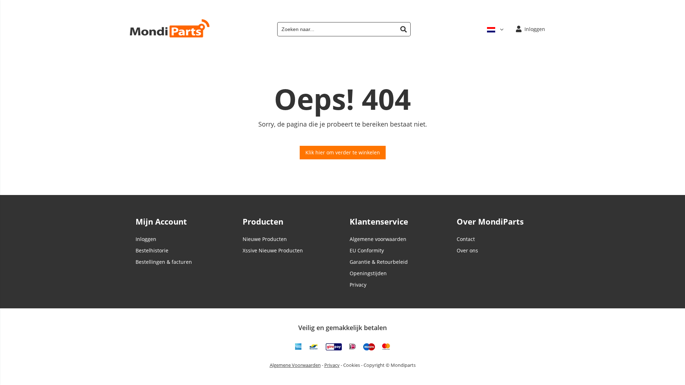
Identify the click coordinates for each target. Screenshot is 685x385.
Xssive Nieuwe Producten (273, 250)
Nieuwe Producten (265, 239)
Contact (466, 239)
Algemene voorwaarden (378, 239)
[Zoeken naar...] (403, 29)
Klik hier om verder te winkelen (342, 152)
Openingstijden (368, 273)
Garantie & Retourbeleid (379, 261)
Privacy (358, 284)
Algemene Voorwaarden (295, 365)
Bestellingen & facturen (164, 261)
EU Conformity (367, 250)
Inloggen (146, 239)
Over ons (467, 250)
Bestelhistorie (152, 250)
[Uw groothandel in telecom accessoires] (169, 35)
